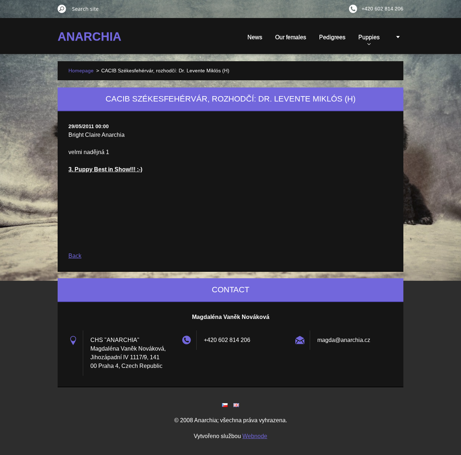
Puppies (369, 37)
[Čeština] (225, 405)
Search (62, 8)
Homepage (81, 70)
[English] (236, 405)
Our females (290, 37)
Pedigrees (332, 37)
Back (74, 256)
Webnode (254, 436)
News (254, 37)
